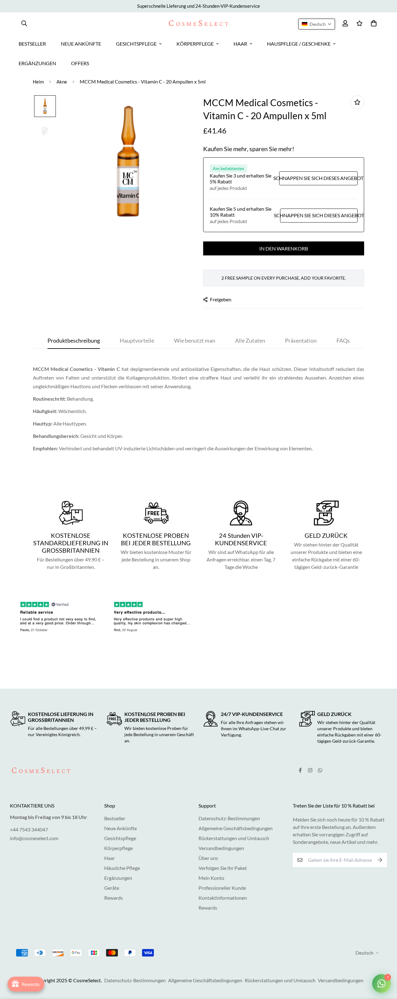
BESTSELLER (32, 44)
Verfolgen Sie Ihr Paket (222, 868)
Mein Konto (211, 878)
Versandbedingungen (221, 848)
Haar (109, 858)
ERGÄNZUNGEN (37, 63)
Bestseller (114, 818)
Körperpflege (118, 848)
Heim (38, 81)
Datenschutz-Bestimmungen (229, 818)
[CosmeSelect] (198, 23)
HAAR (240, 44)
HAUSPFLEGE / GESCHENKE (299, 44)
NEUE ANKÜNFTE (81, 44)
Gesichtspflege (120, 838)
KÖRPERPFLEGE (195, 44)
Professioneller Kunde (222, 888)
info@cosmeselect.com (34, 838)
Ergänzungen (118, 878)
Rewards (113, 898)
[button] (317, 24)
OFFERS (80, 63)
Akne (61, 81)
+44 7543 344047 (29, 829)
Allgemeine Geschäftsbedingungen (235, 828)
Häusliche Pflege (122, 868)
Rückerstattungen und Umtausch (233, 838)
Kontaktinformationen (222, 898)
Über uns (208, 858)
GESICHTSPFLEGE (136, 44)
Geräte (111, 888)
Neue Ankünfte (120, 828)
